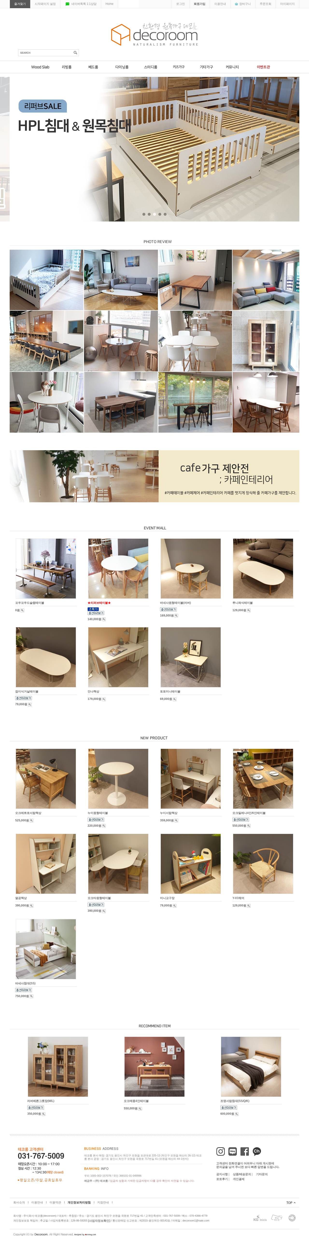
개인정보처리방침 (79, 1202)
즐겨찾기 (20, 4)
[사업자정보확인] (99, 1220)
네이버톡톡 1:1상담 (84, 4)
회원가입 (199, 4)
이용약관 (55, 1202)
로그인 (180, 4)
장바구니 (245, 4)
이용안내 (220, 4)
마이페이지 (287, 4)
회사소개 (19, 1202)
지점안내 (103, 1202)
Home (109, 4)
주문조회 (265, 4)
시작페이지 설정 (45, 4)
